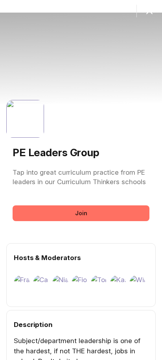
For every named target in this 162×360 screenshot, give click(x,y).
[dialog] (81, 180)
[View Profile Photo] (25, 119)
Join (81, 213)
